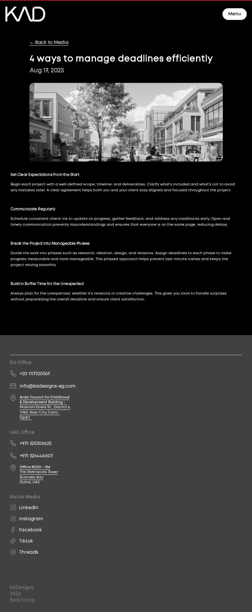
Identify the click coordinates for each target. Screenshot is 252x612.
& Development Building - (42, 402)
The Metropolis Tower (39, 471)
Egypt (26, 417)
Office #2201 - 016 (35, 467)
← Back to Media (49, 42)
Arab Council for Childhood (44, 397)
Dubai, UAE (30, 482)
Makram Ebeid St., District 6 (45, 407)
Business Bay (31, 477)
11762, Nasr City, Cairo (40, 412)
